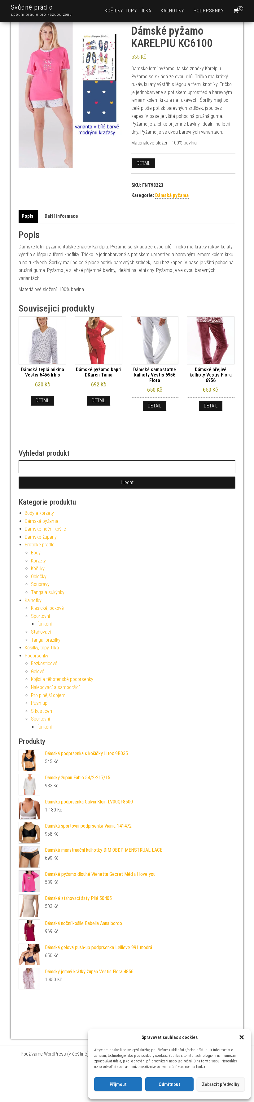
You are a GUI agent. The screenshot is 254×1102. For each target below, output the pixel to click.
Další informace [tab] (61, 216)
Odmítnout (169, 1084)
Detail (143, 163)
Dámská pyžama (172, 195)
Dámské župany (41, 537)
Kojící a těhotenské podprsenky (62, 679)
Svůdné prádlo (32, 7)
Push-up (39, 703)
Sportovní (40, 616)
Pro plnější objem (48, 695)
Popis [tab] (27, 216)
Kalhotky (172, 11)
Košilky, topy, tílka (42, 648)
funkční (44, 624)
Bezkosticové (44, 663)
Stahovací (41, 632)
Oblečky (38, 576)
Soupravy (40, 584)
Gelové (37, 671)
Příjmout (118, 1084)
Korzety (38, 561)
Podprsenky (209, 11)
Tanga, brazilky (45, 640)
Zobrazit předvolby (220, 1084)
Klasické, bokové (47, 608)
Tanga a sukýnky (47, 592)
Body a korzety (39, 513)
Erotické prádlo (40, 545)
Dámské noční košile (45, 529)
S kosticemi (43, 711)
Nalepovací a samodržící (55, 687)
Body (36, 553)
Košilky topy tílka (128, 11)
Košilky (38, 568)
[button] (242, 1037)
